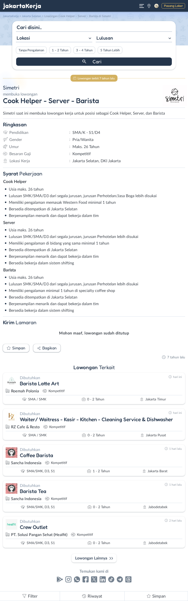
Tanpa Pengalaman (31, 50)
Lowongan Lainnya (91, 558)
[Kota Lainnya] (149, 6)
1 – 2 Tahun (60, 50)
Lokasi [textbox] (23, 38)
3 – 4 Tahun (84, 50)
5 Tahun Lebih (110, 50)
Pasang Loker (173, 6)
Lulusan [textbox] (104, 38)
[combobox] (54, 38)
